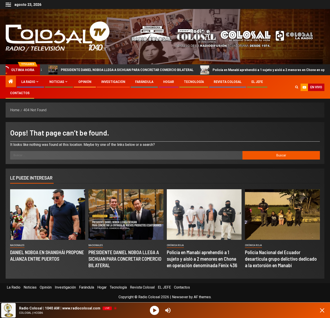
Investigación (113, 82)
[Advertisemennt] (219, 36)
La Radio (28, 82)
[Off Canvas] (8, 5)
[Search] (296, 87)
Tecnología (194, 82)
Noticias (56, 82)
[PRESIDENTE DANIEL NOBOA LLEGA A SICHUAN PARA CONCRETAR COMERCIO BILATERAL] (125, 214)
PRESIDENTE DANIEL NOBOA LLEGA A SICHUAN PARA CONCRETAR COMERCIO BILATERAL (100, 70)
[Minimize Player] (322, 310)
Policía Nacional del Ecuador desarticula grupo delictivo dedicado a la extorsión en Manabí (281, 258)
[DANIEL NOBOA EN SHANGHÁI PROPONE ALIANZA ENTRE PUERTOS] (47, 214)
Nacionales (17, 245)
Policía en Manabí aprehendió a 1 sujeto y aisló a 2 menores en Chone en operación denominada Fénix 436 (202, 258)
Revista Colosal (228, 82)
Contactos (20, 93)
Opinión (84, 82)
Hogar (168, 82)
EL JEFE (257, 82)
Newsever (180, 297)
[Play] (154, 310)
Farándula (144, 82)
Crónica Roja (175, 245)
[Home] (10, 82)
